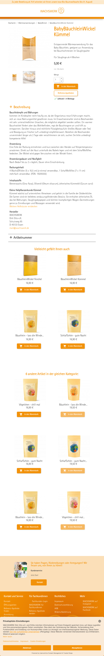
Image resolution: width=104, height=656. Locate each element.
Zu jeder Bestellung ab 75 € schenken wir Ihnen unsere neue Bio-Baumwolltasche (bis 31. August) (52, 2)
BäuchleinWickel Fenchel (29, 279)
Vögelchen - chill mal (29, 405)
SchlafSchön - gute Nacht (73, 335)
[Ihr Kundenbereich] (90, 10)
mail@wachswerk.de (19, 228)
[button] (83, 11)
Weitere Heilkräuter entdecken (23, 206)
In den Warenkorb (66, 86)
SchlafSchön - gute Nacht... (73, 461)
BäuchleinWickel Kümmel (73, 279)
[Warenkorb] (97, 10)
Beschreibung (22, 107)
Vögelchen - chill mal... (73, 517)
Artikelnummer (23, 237)
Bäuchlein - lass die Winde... (29, 335)
